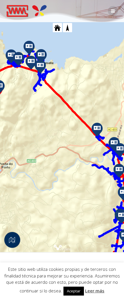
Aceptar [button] (73, 291)
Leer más (94, 291)
